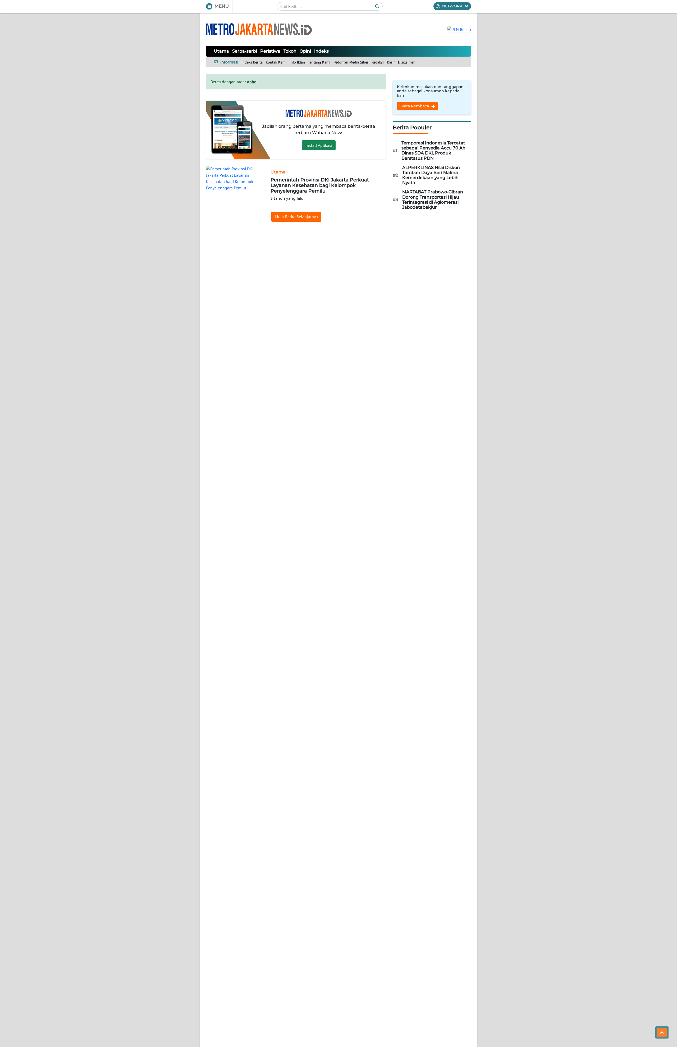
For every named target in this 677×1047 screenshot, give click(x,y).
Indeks (321, 51)
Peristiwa (270, 51)
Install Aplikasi (318, 145)
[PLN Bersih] (459, 28)
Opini (305, 51)
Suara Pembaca (414, 106)
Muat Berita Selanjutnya (296, 216)
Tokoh (289, 51)
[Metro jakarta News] (259, 29)
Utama (221, 51)
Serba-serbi (244, 51)
